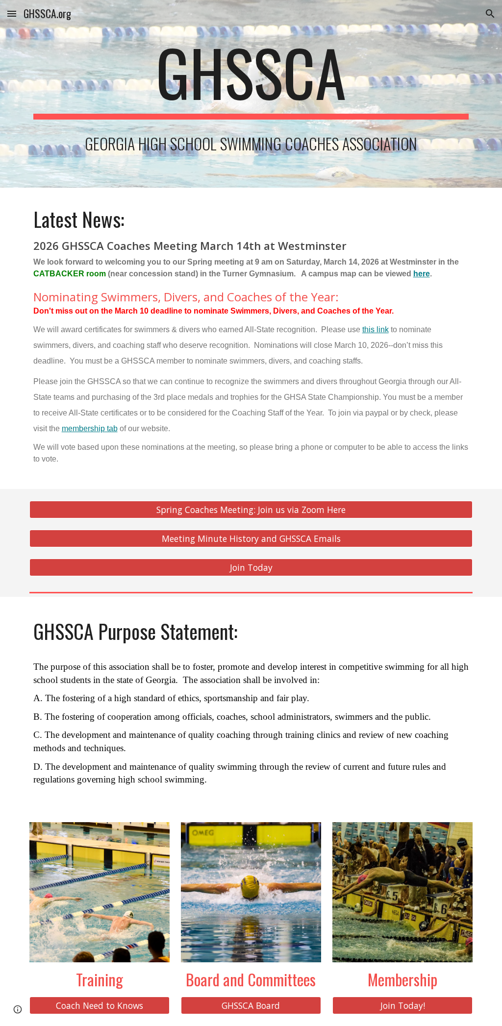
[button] (12, 13)
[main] (251, 76)
